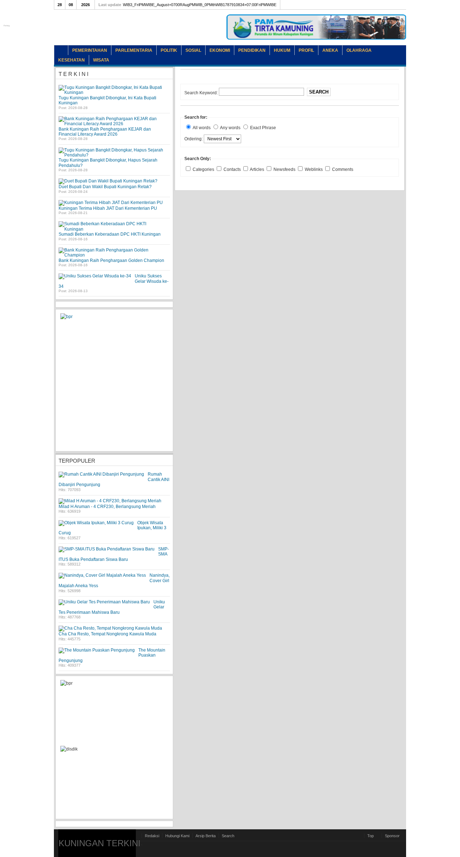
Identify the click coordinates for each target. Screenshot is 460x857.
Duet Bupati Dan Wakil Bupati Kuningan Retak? (105, 186)
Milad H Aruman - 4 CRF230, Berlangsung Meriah (107, 506)
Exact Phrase (263, 127)
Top (370, 836)
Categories (204, 169)
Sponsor (392, 836)
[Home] (61, 50)
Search (318, 92)
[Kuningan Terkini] (117, 32)
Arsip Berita (206, 836)
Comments (342, 169)
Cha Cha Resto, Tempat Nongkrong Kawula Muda (107, 633)
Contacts (233, 169)
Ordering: (194, 138)
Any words (230, 127)
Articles (257, 169)
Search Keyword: (201, 92)
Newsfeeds (284, 169)
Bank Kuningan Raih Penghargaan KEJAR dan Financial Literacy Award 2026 (105, 132)
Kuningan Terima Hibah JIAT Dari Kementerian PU (108, 208)
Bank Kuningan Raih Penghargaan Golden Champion (111, 260)
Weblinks (314, 169)
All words (202, 127)
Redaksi (152, 836)
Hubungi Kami (177, 836)
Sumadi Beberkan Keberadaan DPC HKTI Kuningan (110, 234)
